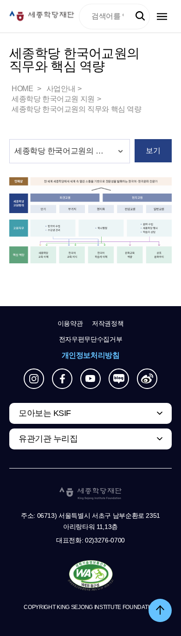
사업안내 (60, 89)
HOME (23, 89)
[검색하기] (140, 16)
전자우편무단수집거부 (91, 339)
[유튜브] (90, 378)
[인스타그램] (34, 378)
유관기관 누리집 (48, 438)
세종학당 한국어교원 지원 (53, 99)
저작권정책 (107, 323)
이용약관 (70, 323)
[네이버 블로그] (119, 378)
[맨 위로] (160, 610)
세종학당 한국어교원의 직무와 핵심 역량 (77, 109)
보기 (153, 150)
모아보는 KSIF (45, 413)
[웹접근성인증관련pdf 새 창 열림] (91, 576)
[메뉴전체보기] (162, 16)
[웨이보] (147, 378)
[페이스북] (62, 378)
